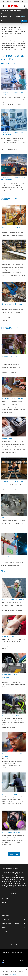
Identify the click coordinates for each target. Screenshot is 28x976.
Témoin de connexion (6, 965)
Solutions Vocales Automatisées (13, 481)
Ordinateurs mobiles (10, 356)
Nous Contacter (14, 854)
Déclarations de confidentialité (8, 957)
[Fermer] (26, 969)
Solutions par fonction (11, 262)
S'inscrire (14, 893)
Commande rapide (18, 1)
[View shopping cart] (26, 1)
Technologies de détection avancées (13, 59)
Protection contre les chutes (13, 600)
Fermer (24, 20)
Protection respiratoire (11, 832)
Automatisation (12, 199)
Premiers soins (8, 637)
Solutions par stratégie (11, 227)
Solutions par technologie (12, 304)
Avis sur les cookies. (13, 974)
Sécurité (7, 571)
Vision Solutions (7, 557)
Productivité (10, 328)
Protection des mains (10, 716)
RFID (3, 518)
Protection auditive (9, 794)
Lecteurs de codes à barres (12, 399)
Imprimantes (7, 438)
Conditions (4, 955)
